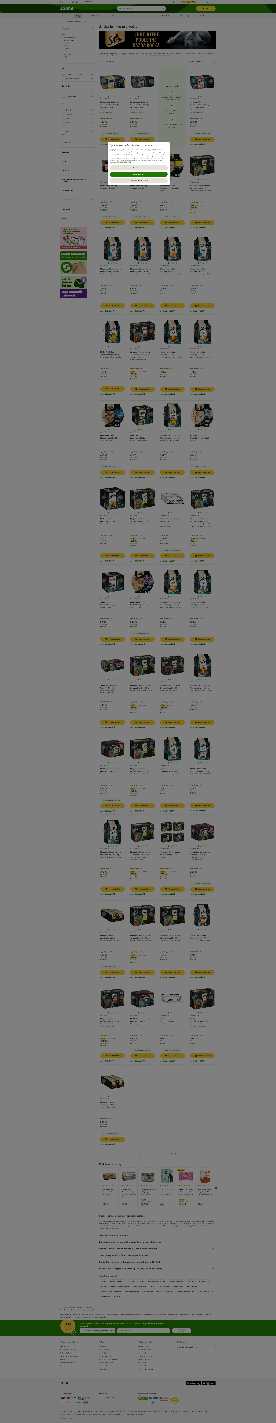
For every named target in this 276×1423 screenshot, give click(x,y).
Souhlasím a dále (139, 174)
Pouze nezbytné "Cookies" (138, 181)
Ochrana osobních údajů (124, 162)
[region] (139, 163)
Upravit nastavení (139, 168)
